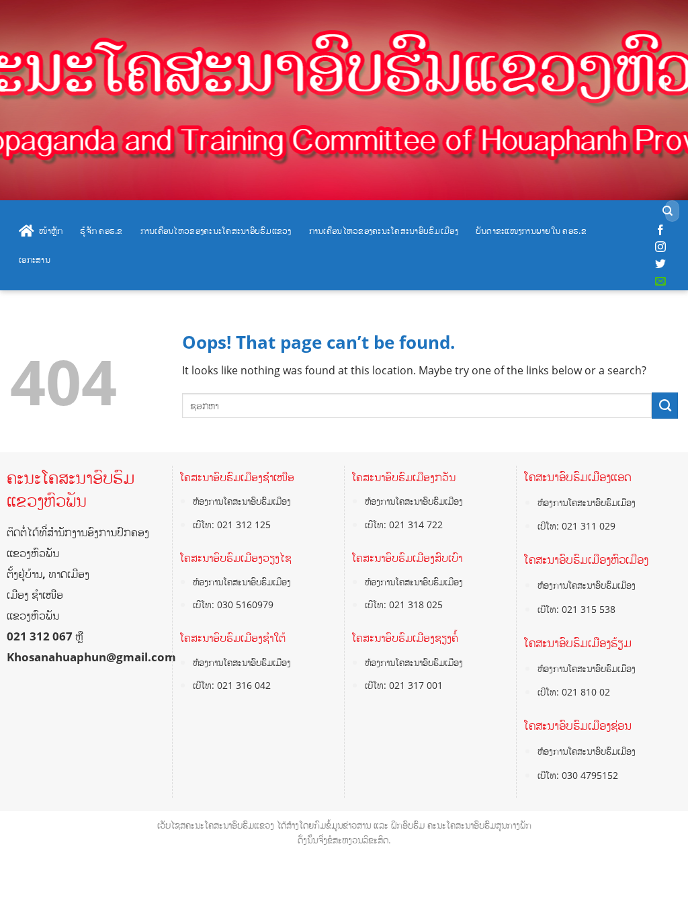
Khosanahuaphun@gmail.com (91, 657)
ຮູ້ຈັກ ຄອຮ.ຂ (101, 230)
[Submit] (667, 211)
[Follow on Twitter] (660, 264)
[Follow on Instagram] (660, 247)
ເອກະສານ (34, 259)
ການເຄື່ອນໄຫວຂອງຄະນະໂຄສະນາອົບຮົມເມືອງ (383, 230)
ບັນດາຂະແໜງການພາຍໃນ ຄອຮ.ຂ (531, 230)
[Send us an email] (660, 281)
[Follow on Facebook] (660, 230)
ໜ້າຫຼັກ (50, 230)
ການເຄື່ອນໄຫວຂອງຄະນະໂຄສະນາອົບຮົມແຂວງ (216, 230)
